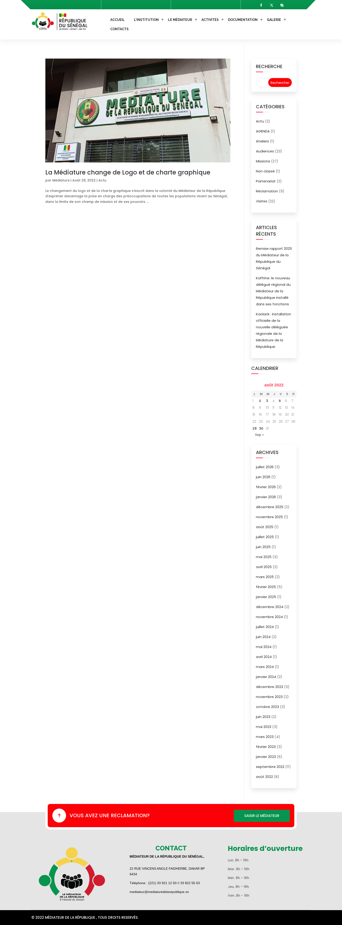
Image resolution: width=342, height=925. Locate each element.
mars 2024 (265, 666)
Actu (102, 180)
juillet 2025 (265, 536)
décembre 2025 (269, 506)
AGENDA (263, 131)
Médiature (61, 180)
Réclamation (267, 191)
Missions (263, 161)
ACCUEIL (117, 20)
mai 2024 (264, 646)
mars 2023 (265, 736)
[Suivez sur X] (272, 5)
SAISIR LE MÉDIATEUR (261, 815)
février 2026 (266, 486)
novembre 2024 (269, 616)
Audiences (265, 151)
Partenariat (266, 181)
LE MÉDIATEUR (180, 20)
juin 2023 (263, 716)
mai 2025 (264, 556)
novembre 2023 (269, 696)
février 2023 (266, 746)
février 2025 (266, 586)
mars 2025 (265, 576)
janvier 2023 (266, 756)
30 (261, 428)
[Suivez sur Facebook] (261, 5)
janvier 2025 (266, 596)
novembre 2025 (269, 516)
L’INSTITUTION (146, 20)
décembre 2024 (269, 606)
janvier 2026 (266, 496)
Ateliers (262, 141)
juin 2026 (263, 476)
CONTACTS (119, 29)
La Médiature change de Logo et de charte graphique (127, 172)
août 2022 (264, 776)
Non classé (265, 171)
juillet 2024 (265, 626)
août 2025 (264, 526)
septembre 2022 (270, 766)
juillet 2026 (265, 466)
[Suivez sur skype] (282, 5)
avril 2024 (264, 656)
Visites (261, 201)
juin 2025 (263, 546)
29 (254, 428)
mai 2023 (263, 726)
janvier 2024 (266, 676)
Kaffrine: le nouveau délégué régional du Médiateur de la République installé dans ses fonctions (273, 291)
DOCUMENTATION (243, 20)
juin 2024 (263, 636)
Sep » (259, 434)
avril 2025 (264, 566)
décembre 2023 (269, 686)
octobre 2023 (267, 706)
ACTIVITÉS (210, 20)
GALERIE (274, 20)
